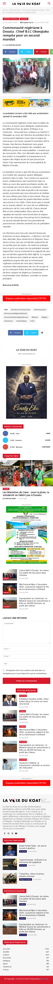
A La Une (7, 606)
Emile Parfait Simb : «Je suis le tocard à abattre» (32, 846)
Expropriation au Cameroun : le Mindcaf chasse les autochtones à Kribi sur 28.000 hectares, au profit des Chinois (34, 602)
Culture (24, 19)
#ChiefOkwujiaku (40, 310)
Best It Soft (44, 979)
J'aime (48, 433)
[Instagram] (8, 833)
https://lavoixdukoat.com (26, 354)
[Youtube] (16, 833)
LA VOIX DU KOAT (13, 45)
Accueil (5, 10)
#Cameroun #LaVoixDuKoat (20, 310)
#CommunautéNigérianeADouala (15, 313)
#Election (35, 317)
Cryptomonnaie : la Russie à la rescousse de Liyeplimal (32, 860)
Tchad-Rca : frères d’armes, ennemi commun (31, 875)
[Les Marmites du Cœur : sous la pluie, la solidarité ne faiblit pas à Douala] (26, 473)
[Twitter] (12, 833)
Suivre (47, 440)
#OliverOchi (8, 321)
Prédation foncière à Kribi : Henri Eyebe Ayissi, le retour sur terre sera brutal (34, 701)
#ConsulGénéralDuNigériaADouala (16, 317)
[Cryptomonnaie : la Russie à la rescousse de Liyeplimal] (10, 864)
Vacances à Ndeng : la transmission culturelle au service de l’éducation (34, 765)
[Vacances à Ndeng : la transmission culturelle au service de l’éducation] (10, 764)
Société (6, 489)
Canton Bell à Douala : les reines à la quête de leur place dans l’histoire (34, 572)
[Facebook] (5, 833)
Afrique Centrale (14, 10)
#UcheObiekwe (21, 321)
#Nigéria (44, 317)
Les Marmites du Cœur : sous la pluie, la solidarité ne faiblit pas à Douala (26, 494)
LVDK (32, 321)
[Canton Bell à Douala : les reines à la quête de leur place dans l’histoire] (10, 575)
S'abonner (46, 447)
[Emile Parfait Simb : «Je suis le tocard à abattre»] (10, 850)
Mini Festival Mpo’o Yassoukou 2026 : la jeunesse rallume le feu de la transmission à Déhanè (34, 586)
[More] (42, 332)
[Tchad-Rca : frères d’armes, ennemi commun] (10, 878)
